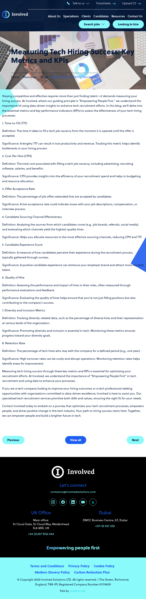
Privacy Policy (79, 565)
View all (75, 440)
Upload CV (129, 3)
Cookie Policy (104, 565)
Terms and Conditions (47, 565)
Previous (13, 440)
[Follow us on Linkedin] (73, 502)
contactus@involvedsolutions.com (73, 492)
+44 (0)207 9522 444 (41, 534)
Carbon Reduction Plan (92, 572)
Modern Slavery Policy (52, 572)
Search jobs (92, 24)
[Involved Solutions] (15, 16)
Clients (86, 16)
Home (15, 77)
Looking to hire (128, 24)
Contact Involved (13, 406)
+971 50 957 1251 (105, 526)
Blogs (44, 77)
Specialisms (71, 16)
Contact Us (135, 16)
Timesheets (103, 3)
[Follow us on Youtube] (83, 502)
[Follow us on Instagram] (53, 502)
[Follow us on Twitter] (93, 502)
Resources (118, 16)
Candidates (101, 16)
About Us (54, 16)
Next (135, 440)
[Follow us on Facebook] (63, 502)
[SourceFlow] (78, 591)
